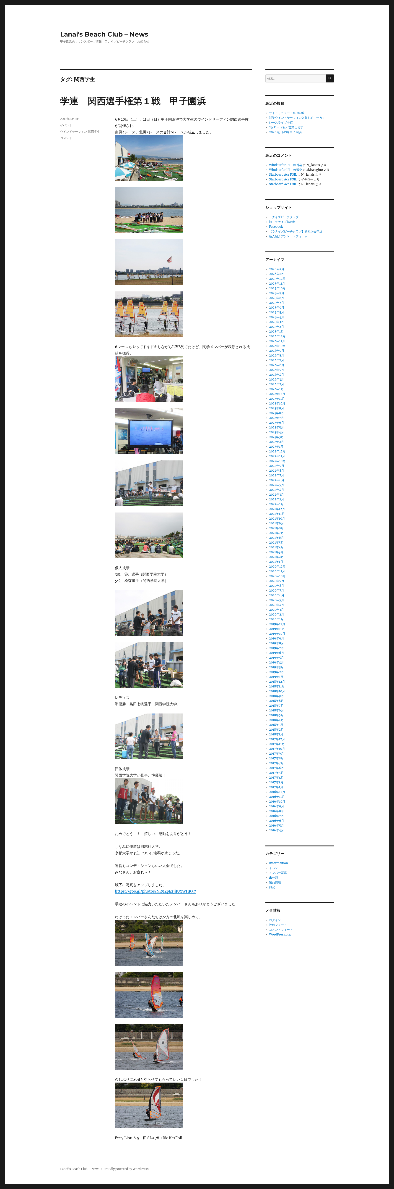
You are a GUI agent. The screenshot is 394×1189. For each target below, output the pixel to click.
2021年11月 (277, 514)
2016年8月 (276, 811)
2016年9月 (276, 806)
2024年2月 (276, 384)
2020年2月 (276, 614)
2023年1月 (276, 447)
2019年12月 (277, 624)
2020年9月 (276, 581)
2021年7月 (276, 533)
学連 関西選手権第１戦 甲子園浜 (133, 100)
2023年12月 (277, 394)
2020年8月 (276, 586)
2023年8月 (276, 413)
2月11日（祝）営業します (286, 127)
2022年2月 (276, 499)
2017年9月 (276, 754)
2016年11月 (277, 797)
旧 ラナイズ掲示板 (282, 222)
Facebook (276, 227)
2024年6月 (276, 365)
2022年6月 (276, 480)
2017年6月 (276, 768)
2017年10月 (277, 749)
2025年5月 (276, 312)
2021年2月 (276, 557)
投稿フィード (278, 925)
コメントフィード (281, 930)
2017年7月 (276, 763)
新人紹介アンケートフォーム (288, 236)
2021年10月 (277, 519)
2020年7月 (276, 590)
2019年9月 (276, 638)
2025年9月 (276, 293)
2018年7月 (276, 706)
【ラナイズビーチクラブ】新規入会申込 (295, 231)
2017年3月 (276, 782)
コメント (66, 138)
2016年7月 (276, 816)
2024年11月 (277, 341)
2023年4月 (276, 432)
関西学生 (94, 131)
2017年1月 (276, 787)
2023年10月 (277, 403)
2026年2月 (276, 269)
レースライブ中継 (281, 122)
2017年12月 (277, 739)
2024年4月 (276, 375)
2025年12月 (277, 279)
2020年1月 (276, 619)
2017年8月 (276, 758)
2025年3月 (276, 322)
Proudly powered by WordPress (126, 1169)
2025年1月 (276, 331)
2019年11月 (277, 629)
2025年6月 (276, 307)
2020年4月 (276, 605)
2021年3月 (276, 552)
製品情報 (275, 882)
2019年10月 (277, 634)
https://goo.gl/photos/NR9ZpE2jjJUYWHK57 (155, 891)
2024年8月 (276, 355)
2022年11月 (277, 456)
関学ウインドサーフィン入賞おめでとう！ (297, 118)
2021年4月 (276, 547)
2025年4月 (276, 317)
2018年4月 (276, 720)
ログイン (275, 920)
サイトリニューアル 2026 (286, 113)
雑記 (272, 887)
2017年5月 (276, 773)
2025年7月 (276, 303)
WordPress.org (280, 934)
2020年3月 (276, 610)
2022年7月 (276, 475)
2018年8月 (276, 701)
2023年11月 (277, 399)
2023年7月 (276, 418)
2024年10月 (277, 346)
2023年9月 (276, 408)
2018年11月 (277, 686)
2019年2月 (276, 672)
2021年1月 (276, 562)
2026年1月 (276, 274)
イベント (66, 125)
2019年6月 (276, 653)
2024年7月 (276, 360)
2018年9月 (276, 696)
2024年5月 (276, 370)
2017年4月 (276, 777)
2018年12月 (277, 682)
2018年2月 (276, 730)
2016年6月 (276, 821)
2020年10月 (277, 576)
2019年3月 (276, 667)
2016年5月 (276, 825)
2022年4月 (276, 490)
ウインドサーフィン (73, 131)
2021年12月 (277, 509)
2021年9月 (276, 523)
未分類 (273, 878)
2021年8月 (276, 528)
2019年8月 (276, 643)
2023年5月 (276, 427)
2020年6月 (276, 595)
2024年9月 (276, 351)
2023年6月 (276, 423)
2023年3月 (276, 437)
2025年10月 (277, 288)
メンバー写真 (278, 873)
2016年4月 (276, 830)
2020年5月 (276, 600)
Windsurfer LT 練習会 (285, 165)
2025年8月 (276, 298)
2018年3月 (276, 725)
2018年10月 (277, 691)
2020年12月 (277, 566)
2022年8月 (276, 471)
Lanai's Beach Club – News (104, 34)
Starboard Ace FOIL (283, 175)
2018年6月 (276, 710)
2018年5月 (276, 715)
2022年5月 (276, 485)
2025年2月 (276, 327)
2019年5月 (276, 658)
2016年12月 (277, 792)
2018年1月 (276, 734)
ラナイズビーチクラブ (284, 217)
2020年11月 (277, 571)
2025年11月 (277, 283)
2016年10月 (277, 801)
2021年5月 (276, 542)
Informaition (278, 863)
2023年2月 (276, 442)
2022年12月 (277, 451)
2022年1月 (276, 504)
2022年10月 (277, 461)
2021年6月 (276, 538)
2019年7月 (276, 648)
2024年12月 (277, 336)
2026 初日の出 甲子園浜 (285, 132)
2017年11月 (277, 744)
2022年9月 (276, 466)
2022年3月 (276, 495)
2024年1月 (276, 389)
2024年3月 (276, 379)
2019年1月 (276, 677)
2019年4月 (276, 662)
